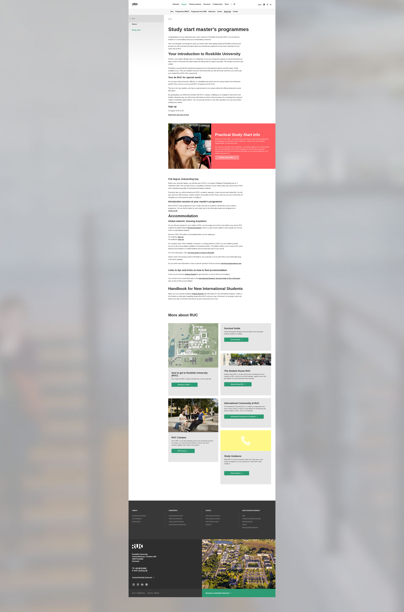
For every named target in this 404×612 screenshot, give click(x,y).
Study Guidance (236, 473)
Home (133, 18)
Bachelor (176, 4)
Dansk (259, 4)
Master (184, 4)
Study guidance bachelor (213, 518)
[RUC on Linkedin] (142, 584)
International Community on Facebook (243, 416)
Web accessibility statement (250, 527)
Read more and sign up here (178, 115)
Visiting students (195, 4)
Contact (235, 11)
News (227, 4)
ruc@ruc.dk (142, 570)
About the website (247, 521)
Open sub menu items (234, 4)
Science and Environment (176, 521)
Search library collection (139, 515)
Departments (173, 510)
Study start (227, 11)
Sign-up (180, 237)
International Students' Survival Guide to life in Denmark (219, 278)
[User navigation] (264, 4)
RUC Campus (182, 451)
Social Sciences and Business (177, 524)
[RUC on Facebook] (137, 584)
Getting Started (190, 274)
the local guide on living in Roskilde (201, 253)
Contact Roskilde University (142, 577)
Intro (171, 11)
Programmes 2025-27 (182, 11)
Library (134, 510)
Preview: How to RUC (226, 157)
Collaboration (218, 4)
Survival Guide (235, 339)
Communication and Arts (176, 515)
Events (219, 11)
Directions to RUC (183, 384)
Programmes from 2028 (198, 11)
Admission (211, 11)
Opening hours (136, 521)
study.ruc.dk (172, 211)
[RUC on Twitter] (133, 584)
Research (206, 4)
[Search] (267, 4)
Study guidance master (212, 521)
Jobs (243, 515)
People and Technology (175, 518)
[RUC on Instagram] (146, 584)
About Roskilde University (251, 510)
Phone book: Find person (213, 515)
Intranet (244, 524)
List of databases (137, 518)
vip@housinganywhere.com (231, 263)
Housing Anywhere (194, 228)
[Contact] (271, 5)
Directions (208, 524)
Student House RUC (237, 384)
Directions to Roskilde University (251, 518)
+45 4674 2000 (140, 568)
